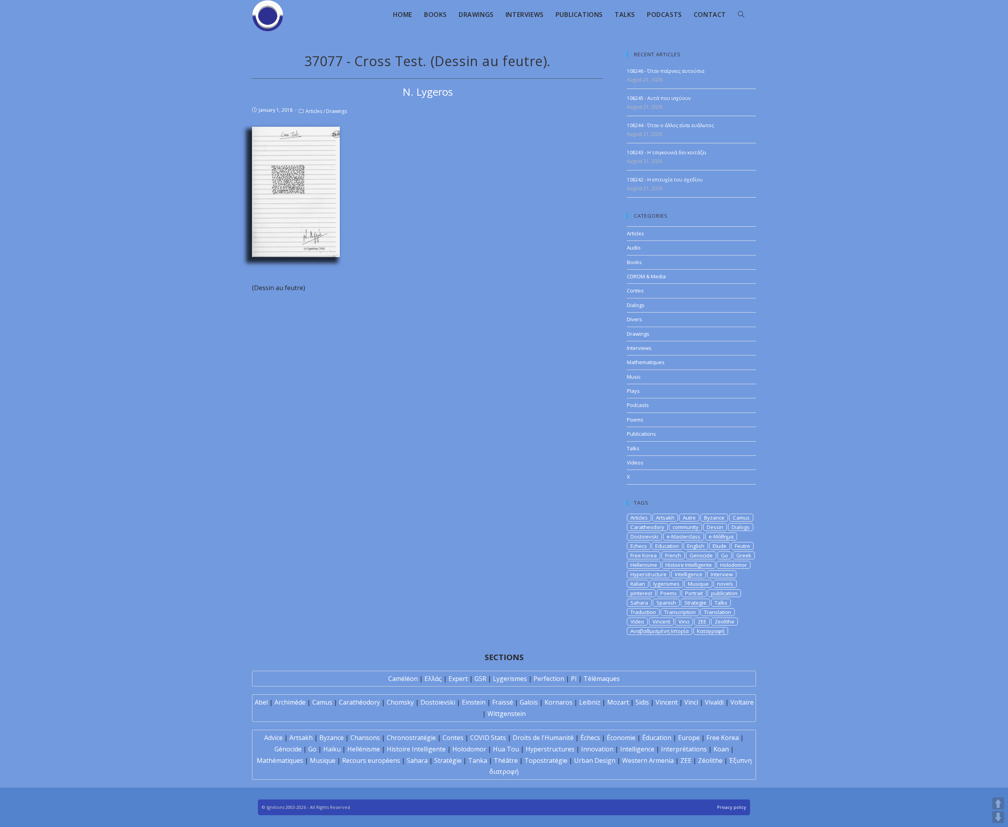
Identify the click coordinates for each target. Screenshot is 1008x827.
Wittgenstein (506, 713)
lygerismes (666, 583)
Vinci (683, 621)
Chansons (365, 737)
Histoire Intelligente (688, 564)
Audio (634, 247)
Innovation (597, 749)
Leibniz (589, 702)
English (695, 545)
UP (998, 803)
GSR (480, 678)
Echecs (638, 545)
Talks (633, 448)
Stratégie (447, 760)
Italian (637, 583)
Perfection (549, 678)
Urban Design (594, 760)
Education (667, 545)
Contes (635, 290)
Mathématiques (280, 760)
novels (725, 583)
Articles (314, 111)
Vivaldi (714, 702)
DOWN (998, 817)
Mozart (618, 702)
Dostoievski (644, 536)
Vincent (661, 621)
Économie (621, 737)
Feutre (742, 545)
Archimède (290, 702)
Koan (721, 749)
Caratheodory (647, 527)
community (686, 527)
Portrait (694, 593)
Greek (743, 555)
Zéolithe (710, 760)
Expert (458, 678)
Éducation (656, 737)
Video (637, 621)
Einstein (473, 702)
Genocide (701, 555)
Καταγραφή (710, 631)
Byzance (714, 517)
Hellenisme (643, 564)
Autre (689, 517)
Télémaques (602, 678)
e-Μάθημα (721, 536)
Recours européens (371, 760)
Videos (635, 462)
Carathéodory (359, 702)
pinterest (641, 593)
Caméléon (403, 678)
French (673, 555)
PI (574, 678)
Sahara (639, 602)
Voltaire (742, 702)
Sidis (642, 702)
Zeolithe (724, 621)
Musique (698, 583)
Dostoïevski (438, 702)
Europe (689, 737)
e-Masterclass (683, 536)
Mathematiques (646, 362)
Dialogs (636, 305)
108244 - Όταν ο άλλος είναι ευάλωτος (670, 125)
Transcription (680, 612)
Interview (722, 574)
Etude (719, 545)
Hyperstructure (648, 574)
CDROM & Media (646, 276)
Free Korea (643, 555)
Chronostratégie (411, 737)
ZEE (702, 621)
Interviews (639, 348)
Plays (633, 390)
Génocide (288, 749)
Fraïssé (502, 702)
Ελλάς (433, 678)
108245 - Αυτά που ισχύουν (659, 98)
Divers (634, 319)
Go (724, 555)
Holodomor (733, 564)
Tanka (477, 760)
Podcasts (638, 405)
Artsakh (665, 517)
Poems (635, 419)
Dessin (715, 527)
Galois (529, 702)
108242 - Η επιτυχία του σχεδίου (665, 179)
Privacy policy (731, 807)
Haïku (332, 749)
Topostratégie (545, 760)
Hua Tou (506, 749)
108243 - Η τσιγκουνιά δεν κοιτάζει (666, 152)
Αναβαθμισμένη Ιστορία (659, 631)
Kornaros (559, 702)
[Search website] (741, 14)
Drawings (336, 111)
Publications (641, 433)
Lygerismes (510, 678)
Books (634, 262)
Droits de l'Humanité (543, 737)
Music (634, 376)
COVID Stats (488, 737)
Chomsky (400, 702)
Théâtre (506, 760)
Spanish (666, 602)
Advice (273, 737)
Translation (717, 612)
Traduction (643, 612)
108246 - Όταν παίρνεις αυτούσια (665, 71)
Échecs (590, 737)
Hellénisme (363, 749)
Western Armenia (648, 760)
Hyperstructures (550, 749)
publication (724, 593)
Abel (261, 702)
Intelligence (688, 574)
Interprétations (684, 749)
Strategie (695, 602)
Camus (741, 517)
